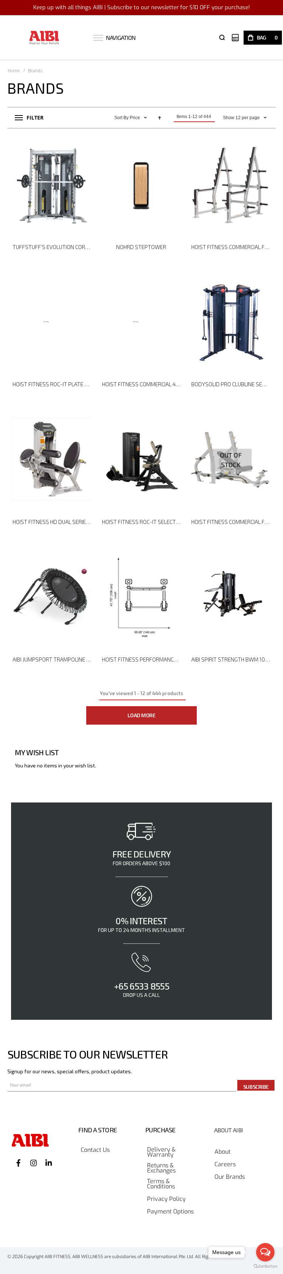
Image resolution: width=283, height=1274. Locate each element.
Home (14, 70)
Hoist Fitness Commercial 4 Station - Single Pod (142, 384)
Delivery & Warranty (161, 1152)
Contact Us (95, 1150)
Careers (225, 1164)
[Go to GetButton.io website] (265, 1266)
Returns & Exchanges (161, 1168)
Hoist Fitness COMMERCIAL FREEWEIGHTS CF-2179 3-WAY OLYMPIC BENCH (231, 521)
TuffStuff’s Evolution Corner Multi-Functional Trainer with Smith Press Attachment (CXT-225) (53, 247)
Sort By (121, 117)
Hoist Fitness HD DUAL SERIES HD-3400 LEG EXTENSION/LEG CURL (53, 521)
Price (135, 117)
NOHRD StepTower (141, 247)
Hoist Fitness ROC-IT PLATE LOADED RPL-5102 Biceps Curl (53, 384)
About (222, 1152)
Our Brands (229, 1177)
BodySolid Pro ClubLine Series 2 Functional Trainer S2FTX (231, 384)
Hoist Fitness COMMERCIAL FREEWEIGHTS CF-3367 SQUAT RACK (231, 247)
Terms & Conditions (161, 1184)
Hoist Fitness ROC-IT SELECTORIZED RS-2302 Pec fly (142, 521)
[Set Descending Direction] (159, 117)
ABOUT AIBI (228, 1130)
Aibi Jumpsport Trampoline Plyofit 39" (53, 659)
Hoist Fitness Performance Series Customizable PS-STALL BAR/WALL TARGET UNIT (142, 659)
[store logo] (44, 37)
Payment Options (170, 1211)
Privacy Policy (166, 1199)
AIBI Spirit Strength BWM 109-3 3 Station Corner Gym (231, 659)
